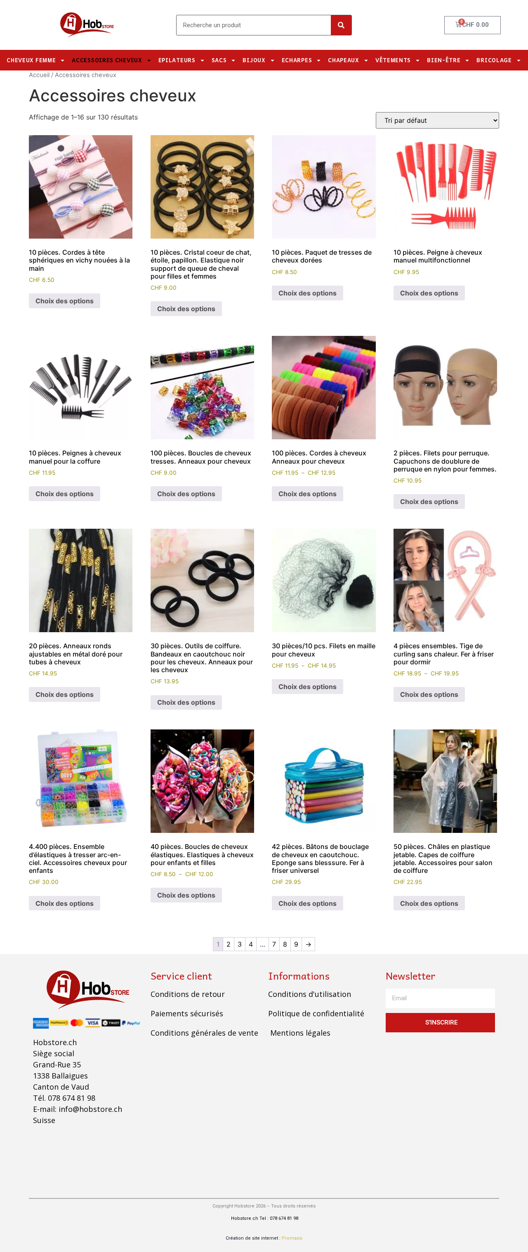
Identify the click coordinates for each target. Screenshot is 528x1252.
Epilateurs (177, 60)
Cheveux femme (31, 60)
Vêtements (393, 60)
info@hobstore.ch (90, 1109)
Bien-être (443, 60)
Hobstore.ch (244, 1218)
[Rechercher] (341, 25)
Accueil (39, 75)
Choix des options (64, 301)
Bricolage (494, 60)
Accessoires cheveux (107, 60)
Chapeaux (343, 60)
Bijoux (254, 60)
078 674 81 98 (71, 1098)
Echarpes (297, 60)
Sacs (219, 60)
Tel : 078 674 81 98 (278, 1218)
